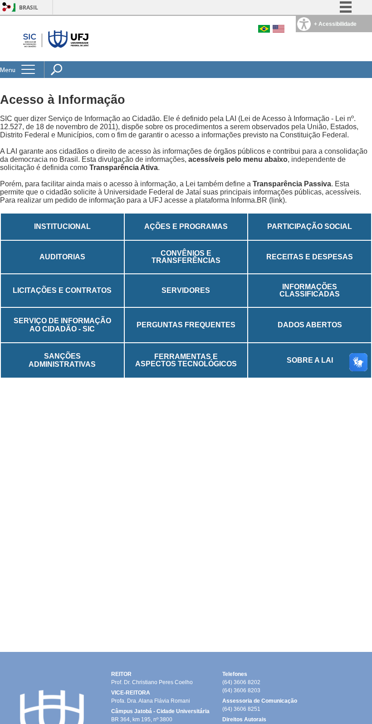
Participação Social (309, 226)
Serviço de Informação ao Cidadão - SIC (62, 325)
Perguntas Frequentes (186, 325)
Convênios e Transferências (186, 256)
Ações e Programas (186, 226)
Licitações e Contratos (62, 290)
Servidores (186, 290)
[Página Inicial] (54, 38)
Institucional (62, 226)
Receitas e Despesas (309, 257)
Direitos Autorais (244, 719)
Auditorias (62, 257)
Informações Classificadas (309, 290)
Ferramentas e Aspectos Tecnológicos (186, 360)
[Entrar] (7, 7)
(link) (277, 200)
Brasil (28, 7)
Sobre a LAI (310, 360)
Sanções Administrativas (62, 360)
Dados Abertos (310, 325)
